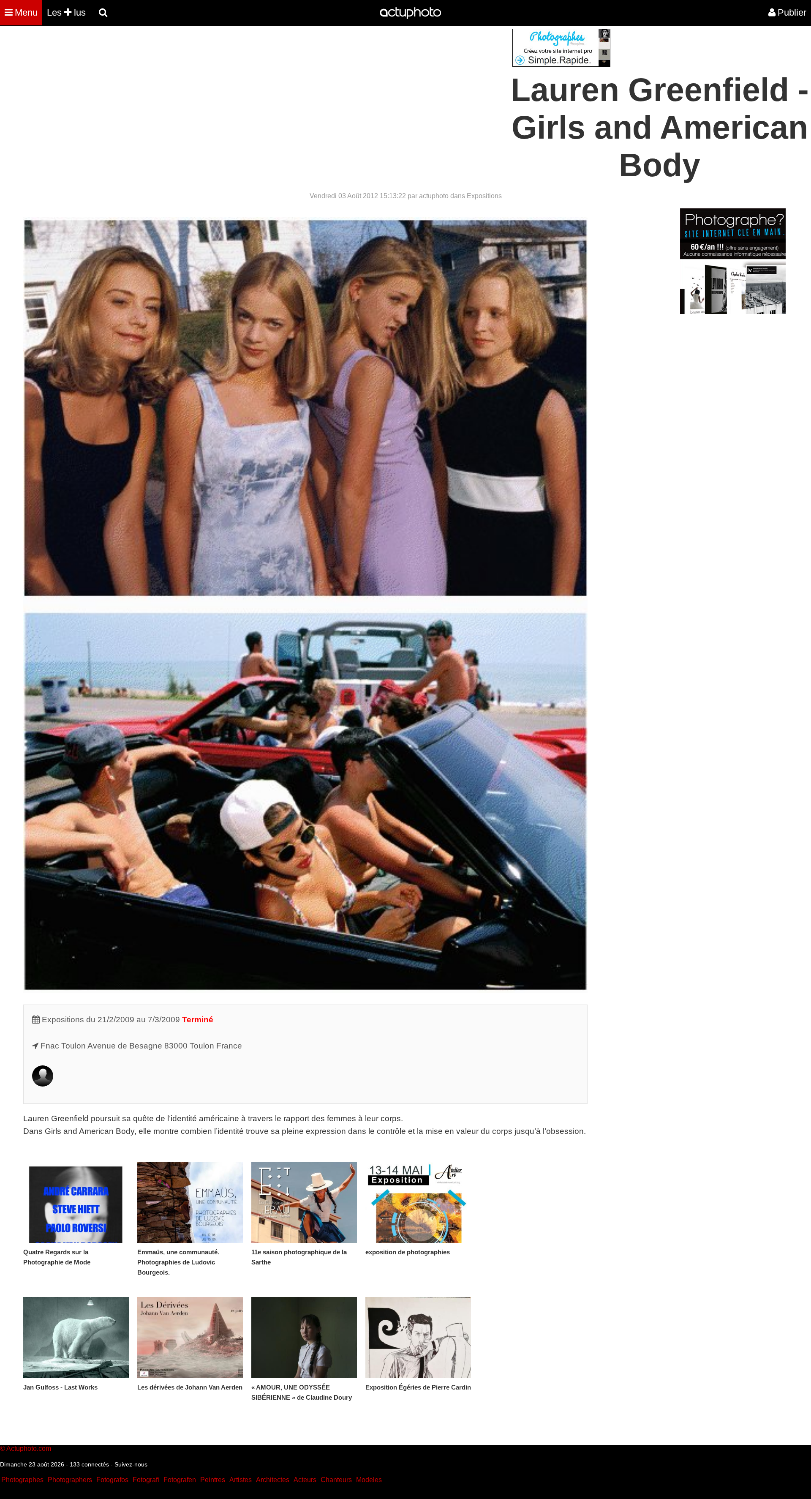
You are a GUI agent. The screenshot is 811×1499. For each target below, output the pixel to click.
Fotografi (146, 1479)
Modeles (369, 1479)
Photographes (22, 1479)
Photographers (70, 1479)
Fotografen (179, 1479)
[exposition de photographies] (418, 1202)
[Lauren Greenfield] (42, 1083)
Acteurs (305, 1479)
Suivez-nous (130, 1464)
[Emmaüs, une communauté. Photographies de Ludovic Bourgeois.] (190, 1202)
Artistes (240, 1479)
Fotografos (112, 1479)
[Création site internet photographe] (561, 64)
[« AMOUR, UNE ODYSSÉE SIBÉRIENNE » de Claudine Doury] (304, 1337)
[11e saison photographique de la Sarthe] (304, 1202)
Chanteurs (336, 1479)
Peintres (212, 1479)
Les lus (66, 12)
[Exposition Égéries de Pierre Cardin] (418, 1337)
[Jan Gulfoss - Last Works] (76, 1337)
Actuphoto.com (28, 1448)
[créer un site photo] (733, 311)
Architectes (272, 1479)
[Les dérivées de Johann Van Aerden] (190, 1337)
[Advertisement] (354, 88)
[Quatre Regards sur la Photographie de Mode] (76, 1202)
